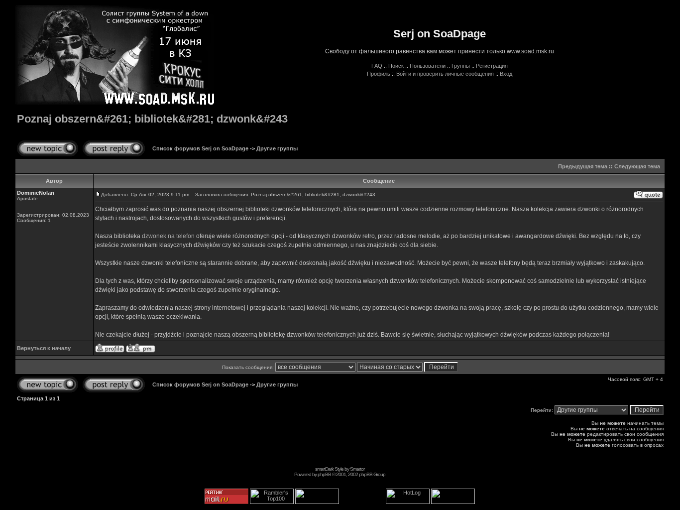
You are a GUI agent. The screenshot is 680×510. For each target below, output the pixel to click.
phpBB (324, 474)
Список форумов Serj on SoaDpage (200, 148)
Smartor (357, 469)
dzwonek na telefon (168, 236)
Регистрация (492, 66)
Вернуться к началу (44, 348)
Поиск (396, 66)
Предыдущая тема (582, 166)
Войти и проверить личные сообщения (445, 74)
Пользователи (428, 66)
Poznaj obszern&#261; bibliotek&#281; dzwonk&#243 (152, 119)
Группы (461, 66)
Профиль (378, 74)
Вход (506, 74)
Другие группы (277, 148)
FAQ (376, 66)
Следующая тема (637, 166)
